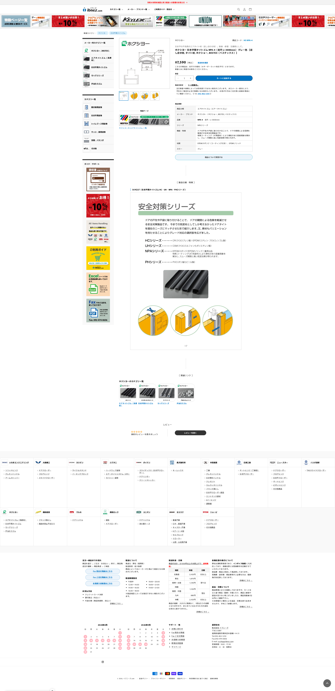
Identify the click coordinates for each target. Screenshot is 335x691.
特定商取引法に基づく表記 (198, 678)
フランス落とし (212, 489)
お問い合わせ (177, 628)
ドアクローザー (45, 470)
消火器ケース (144, 523)
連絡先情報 (214, 678)
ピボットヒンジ (279, 485)
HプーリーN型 (178, 531)
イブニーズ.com (129, 678)
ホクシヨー (102, 33)
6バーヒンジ (211, 500)
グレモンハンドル (12, 474)
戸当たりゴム (10, 531)
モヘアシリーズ (11, 527)
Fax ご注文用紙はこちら (103, 577)
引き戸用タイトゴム (118, 33)
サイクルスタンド (79, 470)
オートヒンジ (278, 481)
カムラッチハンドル (214, 485)
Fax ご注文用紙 (178, 636)
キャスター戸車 (179, 527)
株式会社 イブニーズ (220, 628)
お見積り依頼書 (178, 639)
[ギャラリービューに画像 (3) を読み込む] (144, 95)
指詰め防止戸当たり (47, 523)
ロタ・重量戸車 (179, 523)
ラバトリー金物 (112, 478)
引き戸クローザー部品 (215, 492)
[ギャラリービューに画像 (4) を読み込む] (155, 95)
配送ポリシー (182, 678)
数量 (176, 73)
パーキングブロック (80, 474)
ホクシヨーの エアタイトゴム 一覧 (133, 128)
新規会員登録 (177, 643)
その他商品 (277, 489)
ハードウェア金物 (113, 470)
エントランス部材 (213, 496)
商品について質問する (214, 157)
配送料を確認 (203, 62)
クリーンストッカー (147, 480)
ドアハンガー (144, 476)
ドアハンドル (77, 520)
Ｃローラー (177, 538)
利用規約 (172, 678)
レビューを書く (190, 433)
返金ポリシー (143, 678)
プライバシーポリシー (158, 678)
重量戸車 (176, 520)
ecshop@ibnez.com (226, 641)
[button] (116, 9)
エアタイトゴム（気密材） (16, 520)
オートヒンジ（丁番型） (249, 470)
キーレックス (178, 470)
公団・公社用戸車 (180, 542)
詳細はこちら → (116, 603)
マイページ (176, 646)
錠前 (107, 520)
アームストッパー (12, 478)
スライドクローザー (47, 478)
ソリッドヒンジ (11, 470)
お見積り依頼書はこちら (103, 583)
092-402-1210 (204, 93)
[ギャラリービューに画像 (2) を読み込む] (134, 95)
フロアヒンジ (44, 474)
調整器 (209, 503)
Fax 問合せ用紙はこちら (103, 571)
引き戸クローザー (247, 474)
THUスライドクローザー (316, 470)
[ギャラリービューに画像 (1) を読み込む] (123, 95)
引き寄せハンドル (213, 478)
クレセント (210, 481)
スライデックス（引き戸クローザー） (151, 471)
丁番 (208, 470)
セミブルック (178, 535)
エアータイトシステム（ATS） (118, 474)
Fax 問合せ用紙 (178, 632)
